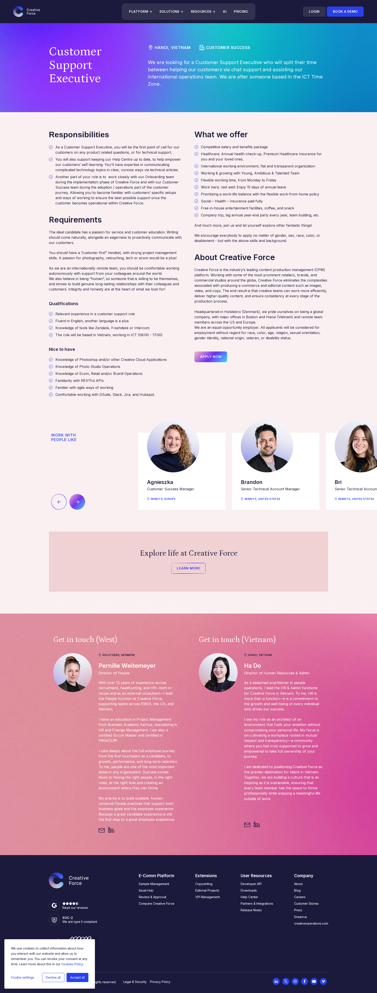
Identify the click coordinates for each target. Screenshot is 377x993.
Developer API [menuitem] (251, 884)
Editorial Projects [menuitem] (207, 890)
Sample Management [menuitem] (154, 884)
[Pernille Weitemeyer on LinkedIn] (111, 830)
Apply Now (211, 357)
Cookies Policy (72, 964)
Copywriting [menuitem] (203, 884)
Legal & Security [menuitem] (135, 982)
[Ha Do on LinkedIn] (257, 825)
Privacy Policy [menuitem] (160, 982)
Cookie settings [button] (22, 977)
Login (314, 12)
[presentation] (59, 502)
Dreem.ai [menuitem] (300, 917)
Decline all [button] (53, 977)
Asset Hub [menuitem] (146, 890)
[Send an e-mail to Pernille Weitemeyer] (102, 830)
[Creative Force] (26, 11)
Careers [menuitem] (300, 897)
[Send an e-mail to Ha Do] (247, 825)
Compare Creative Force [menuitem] (156, 903)
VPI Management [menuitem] (207, 897)
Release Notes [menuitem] (251, 910)
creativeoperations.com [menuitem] (311, 923)
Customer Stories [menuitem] (306, 903)
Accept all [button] (77, 977)
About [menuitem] (298, 884)
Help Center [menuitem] (249, 897)
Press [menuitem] (298, 910)
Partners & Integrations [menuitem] (257, 903)
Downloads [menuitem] (249, 890)
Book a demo (345, 12)
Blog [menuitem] (297, 890)
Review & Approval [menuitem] (152, 897)
